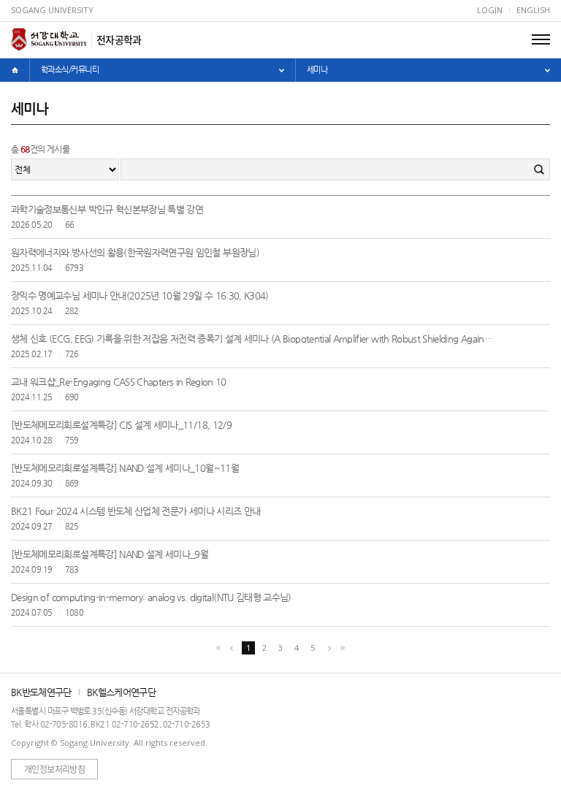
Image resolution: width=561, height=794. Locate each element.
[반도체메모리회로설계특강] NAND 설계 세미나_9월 (109, 554)
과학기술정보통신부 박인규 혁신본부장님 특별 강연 (107, 209)
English (533, 9)
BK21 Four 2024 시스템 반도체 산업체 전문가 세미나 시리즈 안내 (135, 510)
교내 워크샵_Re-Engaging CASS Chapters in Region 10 (118, 381)
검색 (539, 169)
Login (490, 9)
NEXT (329, 647)
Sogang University (52, 9)
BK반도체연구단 (41, 692)
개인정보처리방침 (54, 769)
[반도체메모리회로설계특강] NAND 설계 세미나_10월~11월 (125, 467)
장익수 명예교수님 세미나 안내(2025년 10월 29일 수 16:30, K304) (140, 295)
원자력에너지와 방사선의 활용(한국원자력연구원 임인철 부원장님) (135, 252)
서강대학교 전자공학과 (49, 39)
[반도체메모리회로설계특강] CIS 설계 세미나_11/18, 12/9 (121, 424)
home (14, 70)
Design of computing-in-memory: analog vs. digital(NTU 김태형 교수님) (151, 597)
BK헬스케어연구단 (121, 692)
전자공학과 (119, 39)
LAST (342, 647)
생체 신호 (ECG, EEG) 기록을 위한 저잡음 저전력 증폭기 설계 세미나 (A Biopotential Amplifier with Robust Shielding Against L (253, 338)
